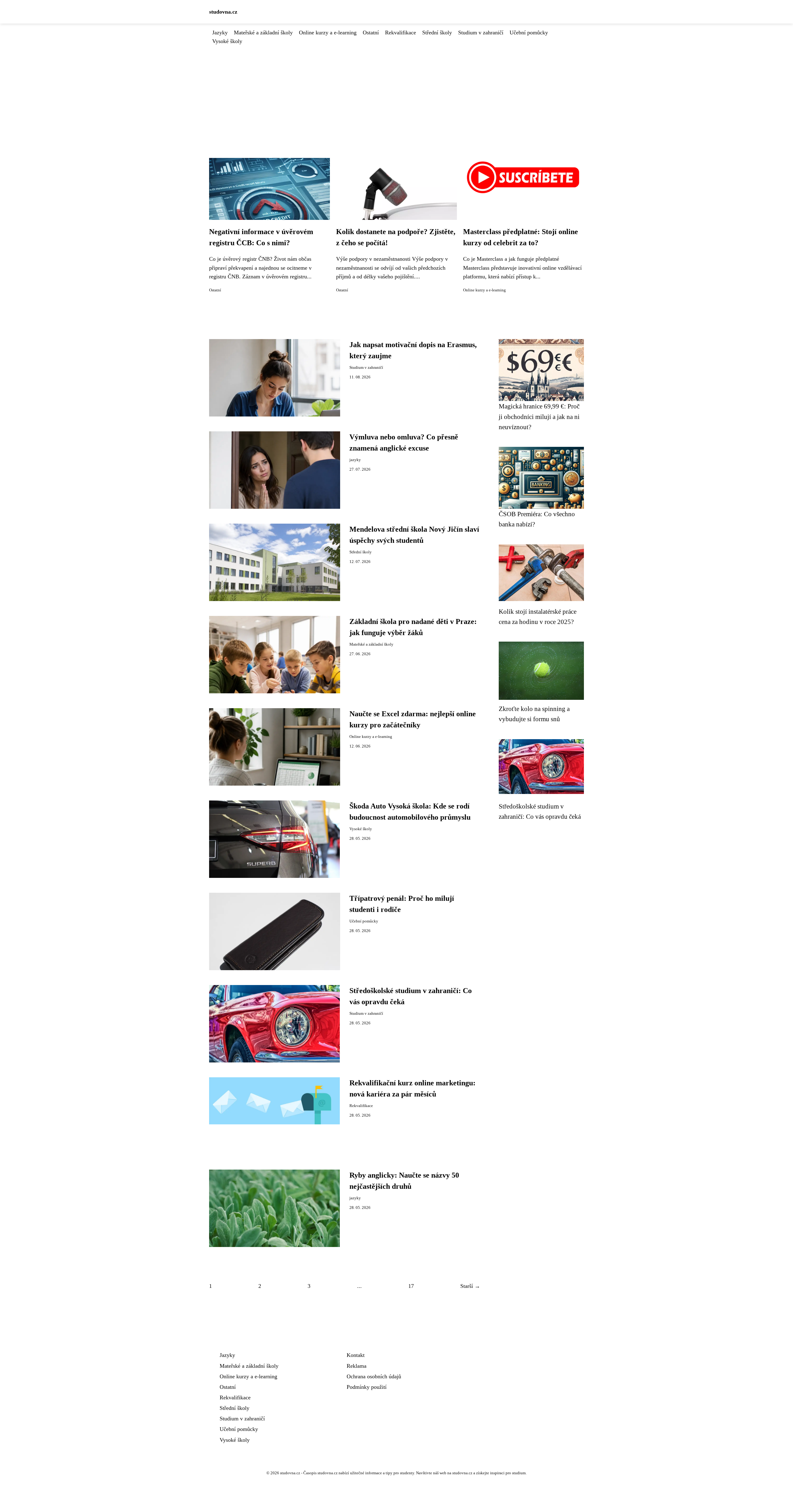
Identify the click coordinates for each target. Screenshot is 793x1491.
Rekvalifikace (400, 32)
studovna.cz (223, 12)
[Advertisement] (396, 92)
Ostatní (371, 32)
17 (411, 1286)
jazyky (355, 460)
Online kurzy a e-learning (328, 32)
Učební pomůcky (529, 32)
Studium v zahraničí (480, 32)
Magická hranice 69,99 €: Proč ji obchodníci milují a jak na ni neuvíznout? (539, 416)
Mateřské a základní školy (263, 32)
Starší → (470, 1286)
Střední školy (437, 32)
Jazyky (220, 32)
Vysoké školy (227, 41)
